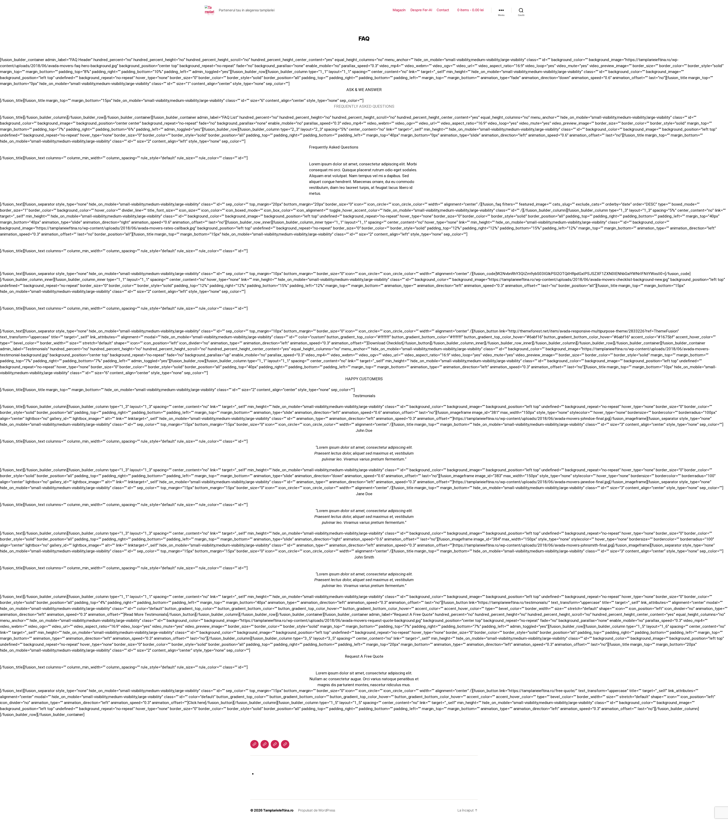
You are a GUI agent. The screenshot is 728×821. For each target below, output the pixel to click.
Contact (443, 10)
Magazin (399, 10)
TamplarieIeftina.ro (278, 810)
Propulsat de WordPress (316, 810)
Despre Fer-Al (421, 10)
